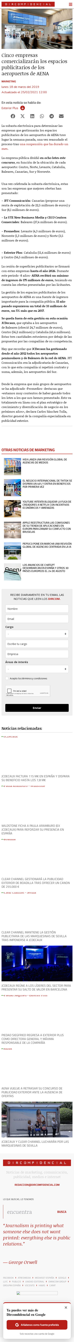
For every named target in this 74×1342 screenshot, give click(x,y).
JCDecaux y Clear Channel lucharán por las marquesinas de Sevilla (35, 1143)
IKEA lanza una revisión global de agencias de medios (45, 461)
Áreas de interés (16, 662)
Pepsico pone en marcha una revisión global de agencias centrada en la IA (47, 545)
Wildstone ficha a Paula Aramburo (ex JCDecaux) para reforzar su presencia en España (33, 829)
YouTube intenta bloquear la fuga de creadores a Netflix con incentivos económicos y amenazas (47, 504)
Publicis (16, 1282)
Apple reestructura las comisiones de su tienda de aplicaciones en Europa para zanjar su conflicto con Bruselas (47, 527)
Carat (52, 1285)
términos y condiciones (34, 678)
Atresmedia (24, 1278)
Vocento (30, 1285)
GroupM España (12, 1285)
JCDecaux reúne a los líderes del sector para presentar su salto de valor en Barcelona (36, 987)
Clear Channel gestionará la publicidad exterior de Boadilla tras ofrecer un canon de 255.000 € (36, 882)
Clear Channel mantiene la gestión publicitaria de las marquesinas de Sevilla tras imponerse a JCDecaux (34, 936)
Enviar (37, 708)
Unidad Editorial (34, 1282)
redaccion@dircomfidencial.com (37, 1184)
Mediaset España (44, 1278)
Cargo (9, 627)
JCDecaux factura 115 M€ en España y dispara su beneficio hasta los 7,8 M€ (36, 778)
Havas (42, 1285)
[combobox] (28, 1212)
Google (62, 1278)
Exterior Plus (10, 108)
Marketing (9, 81)
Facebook (8, 1278)
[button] (13, 116)
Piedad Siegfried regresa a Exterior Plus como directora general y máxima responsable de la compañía (33, 1039)
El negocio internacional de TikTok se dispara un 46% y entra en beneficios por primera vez (47, 483)
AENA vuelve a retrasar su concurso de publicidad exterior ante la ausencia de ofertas (32, 1092)
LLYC (5, 1282)
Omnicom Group (57, 1282)
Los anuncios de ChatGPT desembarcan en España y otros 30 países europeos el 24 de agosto (45, 567)
